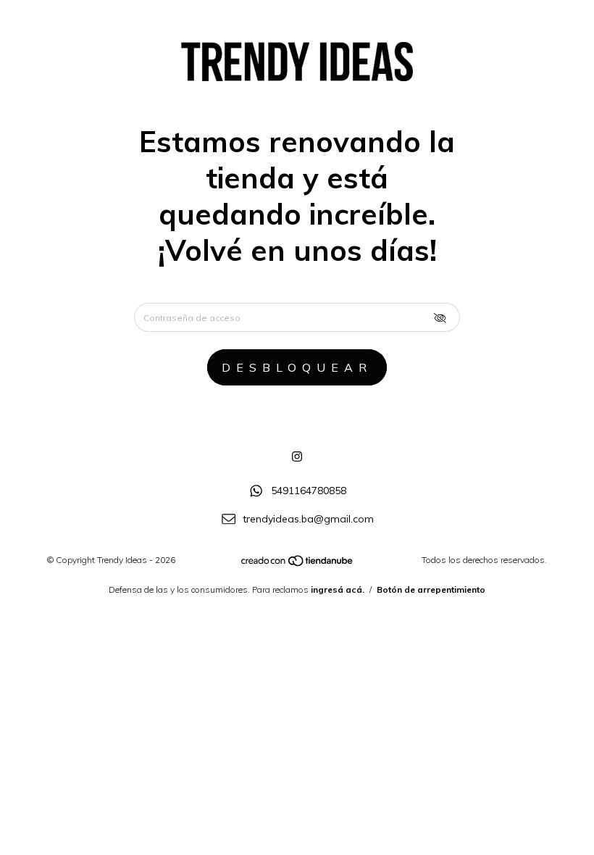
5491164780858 (308, 490)
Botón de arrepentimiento (431, 589)
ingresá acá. (337, 589)
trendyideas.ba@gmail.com (308, 518)
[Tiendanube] (298, 564)
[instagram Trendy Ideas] (297, 456)
